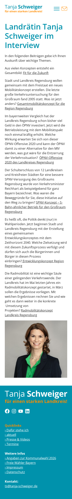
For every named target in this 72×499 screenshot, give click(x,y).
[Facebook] (7, 411)
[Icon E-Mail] (64, 9)
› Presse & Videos (17, 439)
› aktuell (10, 435)
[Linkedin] (27, 411)
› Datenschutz (15, 472)
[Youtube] (20, 411)
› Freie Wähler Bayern (20, 463)
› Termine (12, 444)
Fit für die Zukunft (36, 73)
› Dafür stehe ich (17, 430)
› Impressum (14, 467)
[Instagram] (14, 411)
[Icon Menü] (57, 9)
